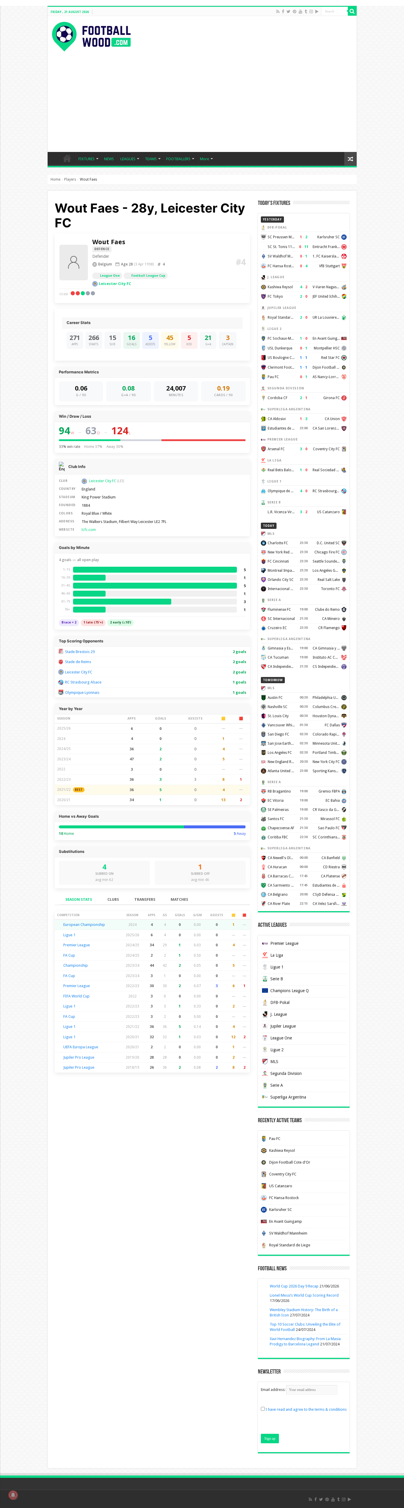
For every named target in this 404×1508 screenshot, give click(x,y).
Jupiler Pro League (78, 1057)
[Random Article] (350, 159)
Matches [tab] (179, 899)
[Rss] (278, 11)
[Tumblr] (306, 11)
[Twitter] (288, 11)
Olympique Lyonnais (82, 692)
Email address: (273, 1389)
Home (55, 179)
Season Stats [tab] (78, 899)
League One (110, 276)
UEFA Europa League (80, 1047)
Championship (75, 965)
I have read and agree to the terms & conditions (306, 1409)
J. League (278, 1014)
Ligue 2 (277, 1049)
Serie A (276, 1085)
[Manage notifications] (13, 1495)
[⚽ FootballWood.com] (91, 35)
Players (70, 179)
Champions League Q (289, 990)
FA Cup (69, 955)
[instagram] (311, 11)
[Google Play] (317, 11)
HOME (67, 158)
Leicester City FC (115, 283)
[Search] (352, 11)
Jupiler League (283, 1026)
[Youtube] (300, 11)
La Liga (276, 955)
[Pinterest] (294, 11)
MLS (274, 1061)
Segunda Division (286, 1073)
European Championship (84, 924)
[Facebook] (283, 11)
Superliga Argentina (288, 1097)
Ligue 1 (69, 935)
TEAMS (151, 159)
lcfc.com (89, 529)
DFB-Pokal (280, 1002)
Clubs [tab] (113, 899)
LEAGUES (127, 159)
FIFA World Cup (76, 996)
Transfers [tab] (144, 899)
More (204, 159)
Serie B (276, 978)
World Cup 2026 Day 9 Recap (294, 1286)
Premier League (76, 945)
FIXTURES (86, 159)
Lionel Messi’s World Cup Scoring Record (304, 1295)
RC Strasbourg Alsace (83, 682)
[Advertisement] (202, 95)
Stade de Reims (78, 662)
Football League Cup (148, 276)
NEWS (109, 159)
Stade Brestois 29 (80, 651)
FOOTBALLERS (178, 159)
